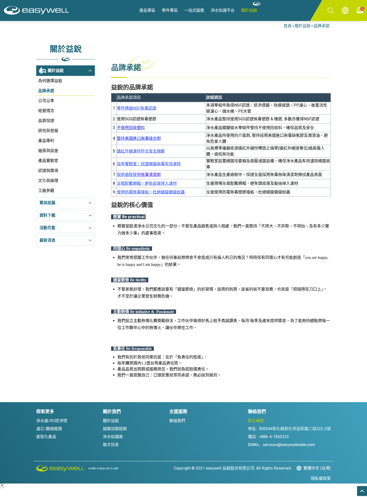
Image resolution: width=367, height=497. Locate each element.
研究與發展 (48, 130)
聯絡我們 (177, 420)
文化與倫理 (48, 180)
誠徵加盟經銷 (115, 428)
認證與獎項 (48, 170)
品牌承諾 (322, 25)
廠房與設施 (48, 150)
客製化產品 (46, 436)
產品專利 (46, 140)
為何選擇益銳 (50, 80)
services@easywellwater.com (289, 444)
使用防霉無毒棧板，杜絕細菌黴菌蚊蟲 (151, 192)
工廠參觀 (46, 190)
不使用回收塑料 (131, 127)
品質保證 (46, 120)
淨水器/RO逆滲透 (51, 420)
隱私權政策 (321, 478)
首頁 (288, 25)
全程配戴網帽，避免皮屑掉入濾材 (147, 183)
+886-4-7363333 (274, 436)
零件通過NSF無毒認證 (136, 108)
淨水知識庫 (113, 436)
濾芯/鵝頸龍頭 (49, 428)
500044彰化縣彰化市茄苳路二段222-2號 (295, 428)
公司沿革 (46, 100)
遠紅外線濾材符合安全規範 (141, 151)
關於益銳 (303, 25)
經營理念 (46, 110)
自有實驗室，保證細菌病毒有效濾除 (149, 164)
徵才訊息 (111, 444)
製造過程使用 (139, 174)
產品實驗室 (48, 160)
